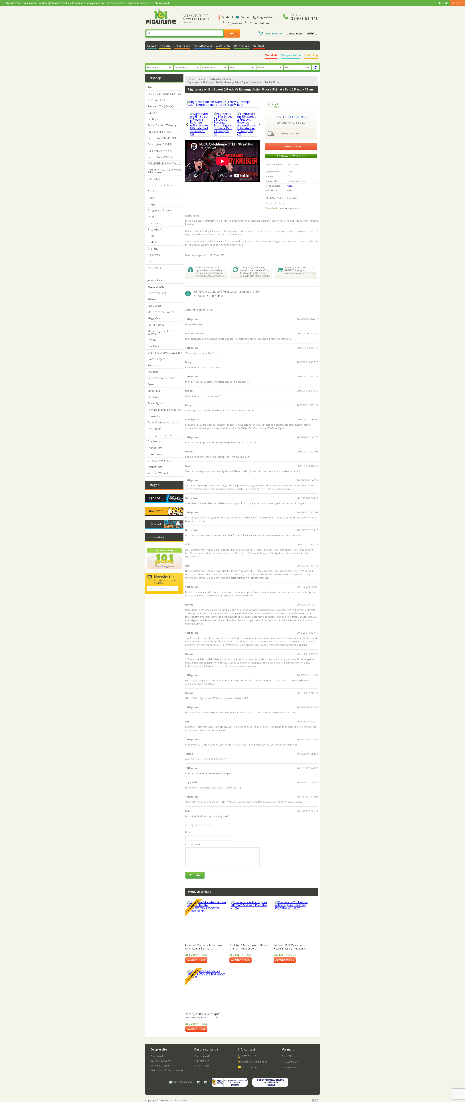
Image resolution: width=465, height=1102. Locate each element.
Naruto (152, 340)
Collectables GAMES (159, 144)
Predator (153, 365)
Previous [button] (187, 124)
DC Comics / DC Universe (162, 185)
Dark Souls (154, 178)
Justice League (156, 286)
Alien (150, 87)
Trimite (195, 875)
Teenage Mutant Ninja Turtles (165, 409)
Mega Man (154, 318)
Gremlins (153, 248)
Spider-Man (154, 390)
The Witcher (154, 441)
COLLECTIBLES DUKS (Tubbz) (164, 163)
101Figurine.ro (160, 16)
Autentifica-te (271, 208)
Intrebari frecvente (161, 1060)
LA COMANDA (289, 1067)
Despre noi (157, 1056)
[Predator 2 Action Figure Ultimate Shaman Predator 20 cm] (251, 921)
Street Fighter (155, 403)
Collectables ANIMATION (162, 138)
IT (148, 274)
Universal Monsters (159, 460)
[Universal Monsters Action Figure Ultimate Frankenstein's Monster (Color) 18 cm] (207, 921)
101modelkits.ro (258, 23)
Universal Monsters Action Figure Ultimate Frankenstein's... (204, 946)
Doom (151, 197)
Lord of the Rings (157, 293)
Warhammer (155, 467)
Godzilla (152, 242)
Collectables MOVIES (160, 157)
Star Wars (153, 397)
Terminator (154, 416)
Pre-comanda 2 (203, 45)
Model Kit (271, 55)
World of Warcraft (158, 473)
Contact (245, 17)
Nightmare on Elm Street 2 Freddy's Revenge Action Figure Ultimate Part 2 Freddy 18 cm (233, 82)
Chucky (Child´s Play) (159, 131)
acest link (265, 275)
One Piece (153, 346)
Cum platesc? (201, 1060)
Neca (290, 185)
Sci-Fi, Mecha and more (161, 378)
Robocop (153, 371)
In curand (164, 45)
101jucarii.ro (234, 23)
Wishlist (312, 33)
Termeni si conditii (161, 1065)
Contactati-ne (249, 1067)
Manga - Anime (291, 55)
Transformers (155, 454)
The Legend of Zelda (160, 435)
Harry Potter (155, 267)
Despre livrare (202, 1065)
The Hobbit (154, 428)
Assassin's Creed (157, 100)
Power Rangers (156, 359)
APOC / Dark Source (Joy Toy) (164, 93)
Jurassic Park (155, 280)
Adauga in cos (291, 146)
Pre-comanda (182, 45)
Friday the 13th (156, 229)
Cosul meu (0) (273, 33)
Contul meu (294, 33)
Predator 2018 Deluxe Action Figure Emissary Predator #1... (291, 946)
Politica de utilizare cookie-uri (167, 1070)
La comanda (222, 45)
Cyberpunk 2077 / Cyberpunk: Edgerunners (165, 171)
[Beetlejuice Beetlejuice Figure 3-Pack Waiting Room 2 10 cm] (207, 990)
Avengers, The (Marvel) (160, 106)
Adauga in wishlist (291, 156)
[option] (199, 124)
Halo (150, 261)
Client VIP (287, 1056)
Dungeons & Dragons (160, 210)
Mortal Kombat (156, 324)
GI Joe (151, 236)
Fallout (151, 217)
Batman (152, 112)
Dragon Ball (154, 204)
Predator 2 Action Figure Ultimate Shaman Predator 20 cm (249, 946)
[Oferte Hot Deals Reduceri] (270, 67)
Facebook (228, 17)
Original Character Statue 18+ (165, 352)
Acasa (202, 79)
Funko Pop (311, 55)
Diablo (151, 191)
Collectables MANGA (159, 151)
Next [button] (260, 123)
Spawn (151, 384)
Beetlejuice (154, 119)
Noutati (151, 45)
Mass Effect (154, 305)
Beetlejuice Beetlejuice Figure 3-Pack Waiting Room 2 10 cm (204, 1015)
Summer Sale (241, 45)
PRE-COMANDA (290, 1061)
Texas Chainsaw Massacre (163, 422)
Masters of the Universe (161, 312)
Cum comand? (202, 1056)
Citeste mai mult (160, 3)
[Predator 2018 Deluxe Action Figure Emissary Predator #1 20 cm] (295, 921)
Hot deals (258, 45)
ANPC (315, 1100)
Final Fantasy (155, 223)
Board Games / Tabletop (162, 125)
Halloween (154, 255)
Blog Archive (264, 17)
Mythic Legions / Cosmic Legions (162, 332)
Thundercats (155, 448)
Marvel (151, 299)
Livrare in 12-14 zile (291, 122)
